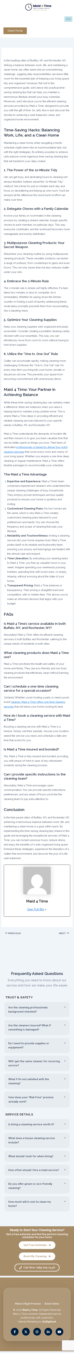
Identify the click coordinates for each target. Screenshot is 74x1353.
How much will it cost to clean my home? (29, 1203)
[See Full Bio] (45, 909)
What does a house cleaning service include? (31, 1140)
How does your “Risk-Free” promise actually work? (31, 1099)
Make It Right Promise (28, 1303)
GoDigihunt (49, 1321)
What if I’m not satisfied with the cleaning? (28, 1081)
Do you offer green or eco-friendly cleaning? (30, 1185)
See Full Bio (35, 909)
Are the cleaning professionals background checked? (28, 1009)
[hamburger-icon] (68, 19)
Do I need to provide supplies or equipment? (28, 1045)
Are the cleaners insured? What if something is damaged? (29, 1027)
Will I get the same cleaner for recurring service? (34, 1063)
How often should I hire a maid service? (33, 1170)
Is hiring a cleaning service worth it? (31, 1124)
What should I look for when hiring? (30, 1156)
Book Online (52, 1303)
